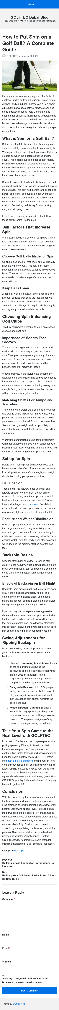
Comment (8, 899)
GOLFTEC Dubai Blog (30, 17)
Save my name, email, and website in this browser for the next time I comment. (25, 980)
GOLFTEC (12, 56)
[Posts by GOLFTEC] (4, 56)
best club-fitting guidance (19, 760)
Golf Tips (19, 850)
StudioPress (19, 1003)
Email (6, 948)
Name (6, 934)
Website (6, 961)
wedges (34, 504)
